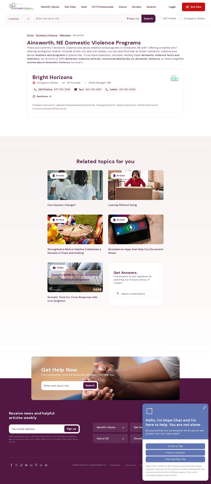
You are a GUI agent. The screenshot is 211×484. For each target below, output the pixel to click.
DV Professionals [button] (103, 7)
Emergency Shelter (194, 18)
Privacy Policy (115, 465)
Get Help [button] (70, 7)
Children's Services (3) (147, 105)
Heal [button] (84, 7)
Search (148, 18)
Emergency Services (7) (43, 105)
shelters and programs (50, 55)
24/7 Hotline (169, 18)
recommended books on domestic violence (131, 58)
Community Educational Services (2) (49, 108)
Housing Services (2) (106, 105)
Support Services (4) (126, 105)
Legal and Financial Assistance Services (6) (75, 105)
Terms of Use (130, 465)
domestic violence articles (83, 58)
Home (30, 35)
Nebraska (65, 35)
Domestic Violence (47, 35)
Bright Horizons (52, 77)
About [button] (123, 7)
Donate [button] (136, 7)
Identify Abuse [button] (50, 7)
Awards (151, 7)
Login (172, 7)
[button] (41, 96)
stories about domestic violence (48, 62)
